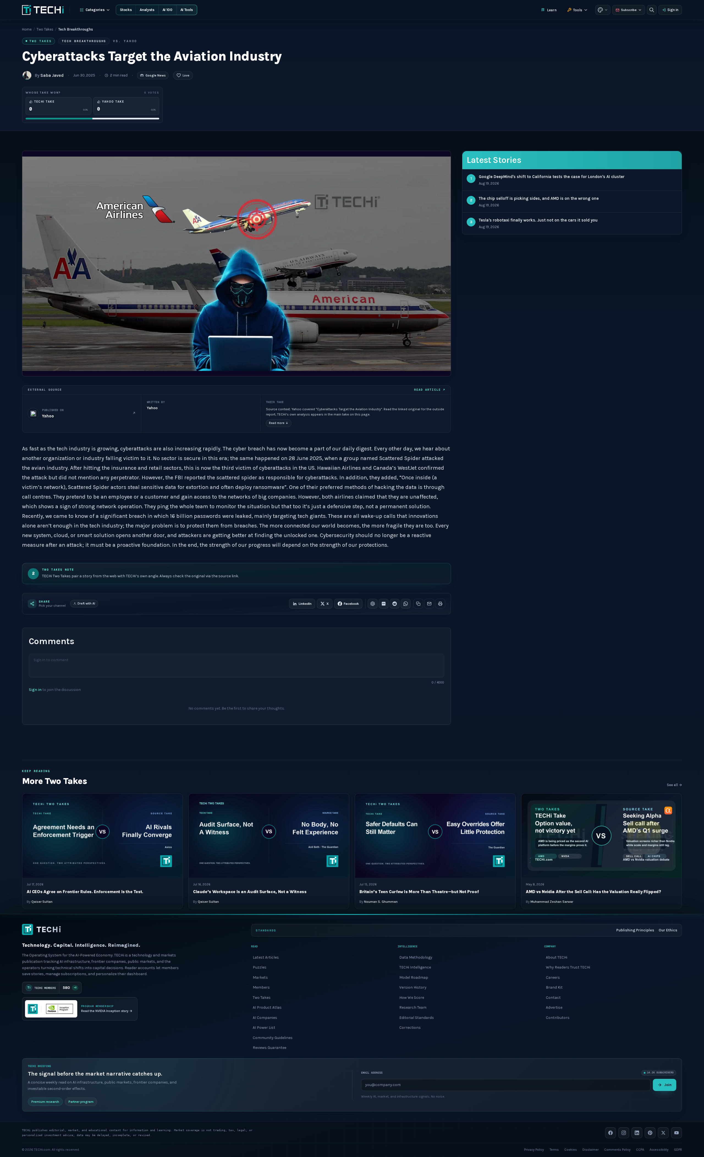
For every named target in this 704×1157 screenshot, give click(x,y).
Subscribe (629, 10)
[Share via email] (429, 604)
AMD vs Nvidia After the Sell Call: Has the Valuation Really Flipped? (593, 891)
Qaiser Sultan (42, 902)
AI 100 (167, 10)
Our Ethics (668, 930)
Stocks (126, 10)
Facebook (351, 604)
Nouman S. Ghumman (381, 902)
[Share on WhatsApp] (406, 604)
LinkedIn (305, 604)
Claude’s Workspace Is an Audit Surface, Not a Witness (249, 891)
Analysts (147, 10)
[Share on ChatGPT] (373, 604)
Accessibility (659, 1149)
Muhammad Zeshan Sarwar (551, 902)
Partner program (81, 1101)
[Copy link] (418, 604)
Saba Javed (52, 75)
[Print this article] (440, 604)
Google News (155, 75)
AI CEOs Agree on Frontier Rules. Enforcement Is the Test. (85, 891)
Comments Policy (617, 1149)
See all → (674, 785)
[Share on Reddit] (395, 604)
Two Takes (45, 29)
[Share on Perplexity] (384, 604)
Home (27, 29)
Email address (372, 1072)
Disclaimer (590, 1149)
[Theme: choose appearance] (602, 10)
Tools (577, 10)
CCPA (640, 1149)
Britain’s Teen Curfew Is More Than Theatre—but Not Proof (419, 891)
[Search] (652, 10)
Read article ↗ (429, 390)
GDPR (678, 1149)
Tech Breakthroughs (84, 41)
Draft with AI (86, 603)
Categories (95, 10)
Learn (552, 10)
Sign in (672, 10)
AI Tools (186, 10)
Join (668, 1084)
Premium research (45, 1101)
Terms (554, 1149)
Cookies (570, 1149)
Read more (278, 423)
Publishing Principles (635, 930)
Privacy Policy (534, 1149)
